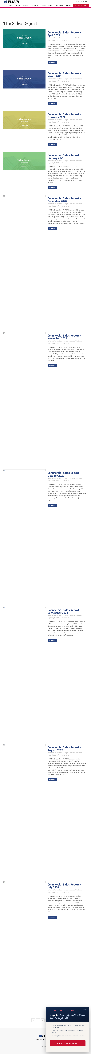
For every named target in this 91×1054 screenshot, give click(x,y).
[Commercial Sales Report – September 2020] (24, 673)
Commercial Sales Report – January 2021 (64, 157)
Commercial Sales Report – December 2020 (64, 200)
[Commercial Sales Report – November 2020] (24, 399)
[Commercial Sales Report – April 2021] (24, 38)
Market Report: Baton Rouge (58, 38)
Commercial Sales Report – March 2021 (64, 75)
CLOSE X (85, 1009)
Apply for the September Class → (67, 1043)
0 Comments (65, 40)
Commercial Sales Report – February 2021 (64, 116)
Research (72, 38)
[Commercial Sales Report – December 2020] (24, 262)
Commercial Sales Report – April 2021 (64, 34)
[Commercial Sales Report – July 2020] (24, 948)
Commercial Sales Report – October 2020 (64, 474)
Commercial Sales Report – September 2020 (64, 611)
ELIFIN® (56, 40)
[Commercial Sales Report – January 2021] (24, 161)
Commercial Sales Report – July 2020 (64, 886)
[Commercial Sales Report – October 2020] (24, 536)
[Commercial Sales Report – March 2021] (24, 79)
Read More (52, 62)
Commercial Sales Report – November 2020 (64, 337)
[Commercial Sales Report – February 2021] (24, 120)
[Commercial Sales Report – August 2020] (24, 811)
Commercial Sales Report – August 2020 (64, 749)
